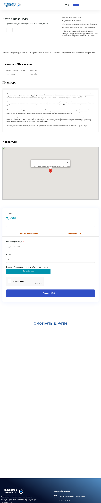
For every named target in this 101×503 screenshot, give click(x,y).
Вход (67, 5)
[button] (50, 171)
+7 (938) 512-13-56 (64, 500)
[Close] (67, 162)
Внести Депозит (28, 271)
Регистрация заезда (14, 242)
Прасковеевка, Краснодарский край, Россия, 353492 (27, 24)
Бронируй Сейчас (50, 293)
